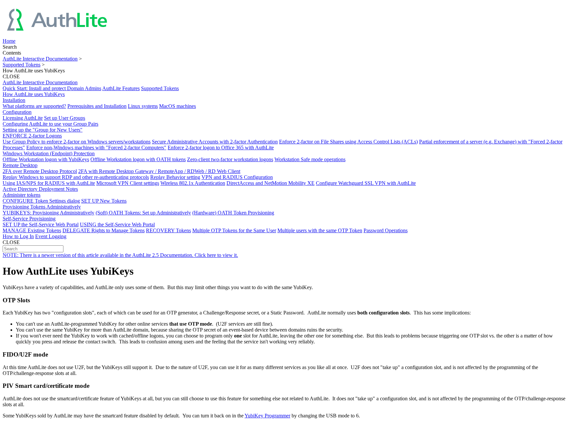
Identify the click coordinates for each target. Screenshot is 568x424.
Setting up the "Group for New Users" (43, 130)
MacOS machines (177, 106)
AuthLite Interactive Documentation (40, 59)
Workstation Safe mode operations (309, 159)
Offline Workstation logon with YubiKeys (46, 159)
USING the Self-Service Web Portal (117, 224)
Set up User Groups (64, 118)
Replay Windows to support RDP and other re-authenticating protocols (76, 177)
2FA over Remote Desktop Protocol (40, 171)
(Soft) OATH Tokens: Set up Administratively (143, 212)
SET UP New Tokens (104, 201)
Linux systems (143, 106)
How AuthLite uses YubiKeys (34, 94)
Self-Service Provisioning (29, 218)
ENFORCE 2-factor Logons (32, 135)
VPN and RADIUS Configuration (237, 177)
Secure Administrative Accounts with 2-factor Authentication (215, 141)
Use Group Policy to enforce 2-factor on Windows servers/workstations (77, 141)
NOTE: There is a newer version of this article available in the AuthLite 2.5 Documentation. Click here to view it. (120, 255)
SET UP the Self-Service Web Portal (41, 224)
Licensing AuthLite (23, 118)
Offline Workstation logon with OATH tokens (138, 159)
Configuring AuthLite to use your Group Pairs (50, 124)
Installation (14, 100)
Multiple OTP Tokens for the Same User (234, 230)
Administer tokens (21, 195)
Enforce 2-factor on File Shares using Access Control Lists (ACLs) (348, 141)
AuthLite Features (121, 88)
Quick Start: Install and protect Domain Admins (52, 88)
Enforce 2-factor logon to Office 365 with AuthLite (221, 147)
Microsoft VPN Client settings (127, 183)
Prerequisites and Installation (97, 106)
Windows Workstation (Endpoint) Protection (49, 153)
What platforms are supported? (34, 106)
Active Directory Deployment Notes (40, 189)
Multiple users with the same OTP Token (319, 230)
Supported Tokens (21, 64)
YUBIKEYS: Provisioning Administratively (48, 212)
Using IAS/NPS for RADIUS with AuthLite (49, 183)
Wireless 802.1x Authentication (192, 183)
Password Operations (386, 230)
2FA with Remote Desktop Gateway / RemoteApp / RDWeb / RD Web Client (159, 171)
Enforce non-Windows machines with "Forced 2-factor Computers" (96, 147)
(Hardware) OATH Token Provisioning (233, 212)
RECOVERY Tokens (168, 230)
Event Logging (50, 236)
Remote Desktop (20, 165)
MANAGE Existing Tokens (32, 230)
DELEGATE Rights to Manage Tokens (103, 230)
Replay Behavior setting (175, 177)
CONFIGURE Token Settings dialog (41, 201)
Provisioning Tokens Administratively (42, 207)
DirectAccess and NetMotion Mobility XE (270, 183)
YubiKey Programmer (267, 415)
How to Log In (18, 236)
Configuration (17, 112)
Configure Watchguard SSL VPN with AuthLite (366, 183)
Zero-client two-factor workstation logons (230, 159)
